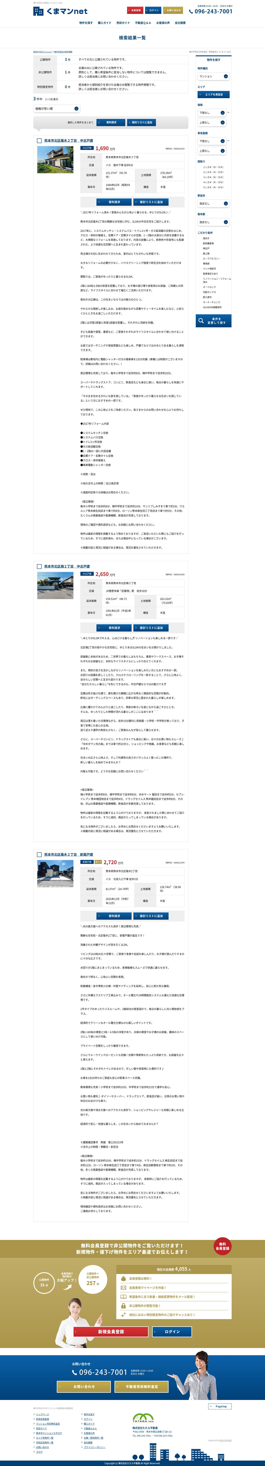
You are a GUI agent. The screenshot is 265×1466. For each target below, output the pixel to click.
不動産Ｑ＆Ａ (90, 1428)
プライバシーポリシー (94, 1447)
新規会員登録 (42, 1419)
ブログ (39, 1452)
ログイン (88, 1419)
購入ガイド (89, 1424)
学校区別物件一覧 (44, 1442)
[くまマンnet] (60, 12)
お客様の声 (89, 1433)
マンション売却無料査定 (48, 1424)
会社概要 (88, 1442)
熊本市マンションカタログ (49, 1433)
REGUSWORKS (226, 1440)
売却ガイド (41, 1428)
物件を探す (89, 1414)
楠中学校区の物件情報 (63, 52)
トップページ (42, 1414)
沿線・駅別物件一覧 (93, 1438)
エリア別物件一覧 (44, 1438)
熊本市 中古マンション (42, 52)
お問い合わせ (42, 1447)
